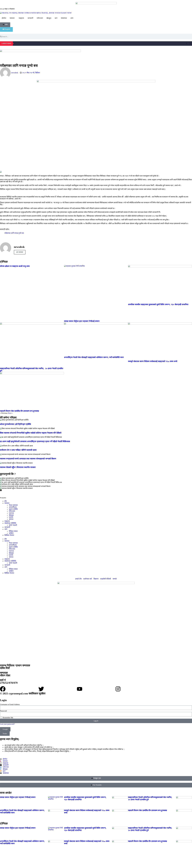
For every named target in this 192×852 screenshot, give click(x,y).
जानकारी (7, 527)
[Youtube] (79, 689)
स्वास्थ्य (11, 513)
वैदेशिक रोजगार (9, 535)
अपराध (11, 519)
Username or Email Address (10, 704)
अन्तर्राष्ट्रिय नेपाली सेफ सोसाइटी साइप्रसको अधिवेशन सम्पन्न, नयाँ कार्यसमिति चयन (94, 357)
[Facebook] (3, 689)
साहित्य (11, 533)
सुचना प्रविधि (13, 509)
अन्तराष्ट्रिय (13, 507)
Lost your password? (7, 724)
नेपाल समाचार (13, 505)
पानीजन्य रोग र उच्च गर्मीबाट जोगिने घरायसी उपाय (18, 450)
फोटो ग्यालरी (13, 525)
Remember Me (7, 718)
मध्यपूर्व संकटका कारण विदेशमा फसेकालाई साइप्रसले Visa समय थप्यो (152, 361)
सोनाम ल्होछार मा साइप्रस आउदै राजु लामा (15, 266)
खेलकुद (11, 515)
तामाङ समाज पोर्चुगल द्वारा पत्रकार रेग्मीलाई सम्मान (81, 321)
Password (3, 711)
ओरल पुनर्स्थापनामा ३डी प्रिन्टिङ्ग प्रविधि (15, 424)
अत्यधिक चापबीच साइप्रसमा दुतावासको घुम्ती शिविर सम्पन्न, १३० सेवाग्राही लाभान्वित (158, 304)
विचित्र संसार (13, 531)
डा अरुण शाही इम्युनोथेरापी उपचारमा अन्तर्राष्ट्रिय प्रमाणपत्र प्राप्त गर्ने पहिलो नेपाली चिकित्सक (35, 441)
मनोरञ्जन (12, 511)
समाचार (6, 503)
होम (5, 501)
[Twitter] (41, 689)
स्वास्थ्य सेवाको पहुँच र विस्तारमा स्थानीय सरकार (18, 467)
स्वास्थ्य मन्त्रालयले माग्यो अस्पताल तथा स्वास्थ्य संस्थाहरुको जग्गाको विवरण (28, 459)
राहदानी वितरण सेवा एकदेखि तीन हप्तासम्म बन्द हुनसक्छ (19, 411)
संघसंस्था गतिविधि (10, 523)
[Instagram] (118, 689)
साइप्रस (7, 521)
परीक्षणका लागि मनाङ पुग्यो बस (14, 233)
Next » (10, 413)
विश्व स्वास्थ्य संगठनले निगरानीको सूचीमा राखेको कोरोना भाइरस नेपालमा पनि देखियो (30, 433)
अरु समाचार (19, 252)
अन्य (5, 529)
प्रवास (11, 517)
